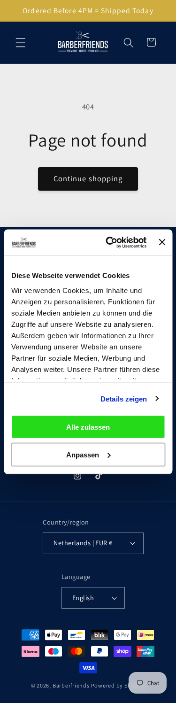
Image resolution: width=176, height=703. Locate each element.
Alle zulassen (88, 427)
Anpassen (82, 454)
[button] (20, 42)
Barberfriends (71, 685)
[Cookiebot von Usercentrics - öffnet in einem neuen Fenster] (109, 242)
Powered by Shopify (118, 685)
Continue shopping (88, 178)
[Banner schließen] (162, 242)
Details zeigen (123, 398)
